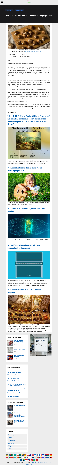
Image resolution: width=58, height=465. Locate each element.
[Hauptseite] (29, 1)
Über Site (33, 462)
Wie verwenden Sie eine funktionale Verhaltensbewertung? (15, 375)
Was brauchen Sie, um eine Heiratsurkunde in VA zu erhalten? (15, 381)
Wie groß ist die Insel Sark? (13, 390)
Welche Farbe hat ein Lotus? (14, 372)
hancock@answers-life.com (34, 51)
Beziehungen (11, 440)
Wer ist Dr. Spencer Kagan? (13, 396)
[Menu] (2, 2)
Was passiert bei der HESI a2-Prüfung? (16, 388)
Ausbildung (11, 435)
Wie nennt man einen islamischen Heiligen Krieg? (19, 421)
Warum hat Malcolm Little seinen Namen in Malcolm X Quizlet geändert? (16, 385)
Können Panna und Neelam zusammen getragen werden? (18, 341)
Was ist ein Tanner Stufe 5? (13, 378)
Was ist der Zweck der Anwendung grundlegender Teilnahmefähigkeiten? (19, 414)
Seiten (9, 448)
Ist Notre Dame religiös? (19, 405)
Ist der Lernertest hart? (12, 370)
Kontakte (40, 462)
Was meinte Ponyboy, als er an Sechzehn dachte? (20, 348)
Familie (10, 437)
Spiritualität (11, 443)
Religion (10, 446)
